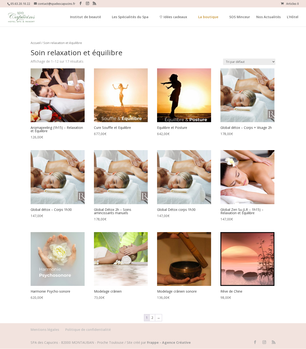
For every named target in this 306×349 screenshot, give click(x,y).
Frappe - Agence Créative (169, 342)
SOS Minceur (239, 17)
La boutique (208, 17)
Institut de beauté (85, 17)
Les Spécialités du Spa (130, 17)
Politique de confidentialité (88, 329)
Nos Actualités (268, 17)
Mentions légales (45, 329)
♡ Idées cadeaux (173, 17)
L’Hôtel (292, 17)
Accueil (36, 43)
